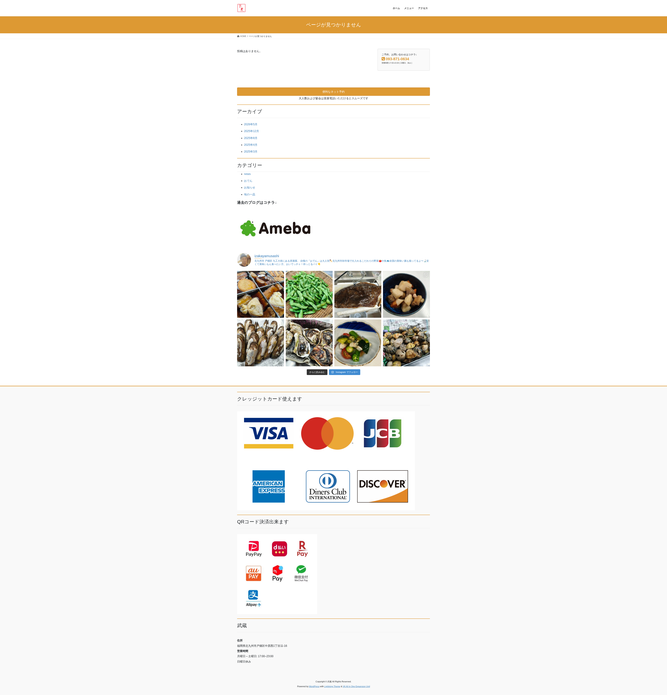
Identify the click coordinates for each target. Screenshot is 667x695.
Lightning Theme (332, 686)
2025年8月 (250, 138)
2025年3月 (250, 151)
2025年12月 (251, 131)
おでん (248, 180)
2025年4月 (250, 144)
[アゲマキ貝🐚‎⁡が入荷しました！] (260, 342)
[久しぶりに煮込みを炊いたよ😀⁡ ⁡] (406, 294)
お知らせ (249, 187)
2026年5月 (250, 124)
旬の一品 (249, 194)
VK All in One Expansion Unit (356, 686)
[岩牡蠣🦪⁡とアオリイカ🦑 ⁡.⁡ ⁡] (309, 342)
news (247, 173)
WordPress (314, 686)
